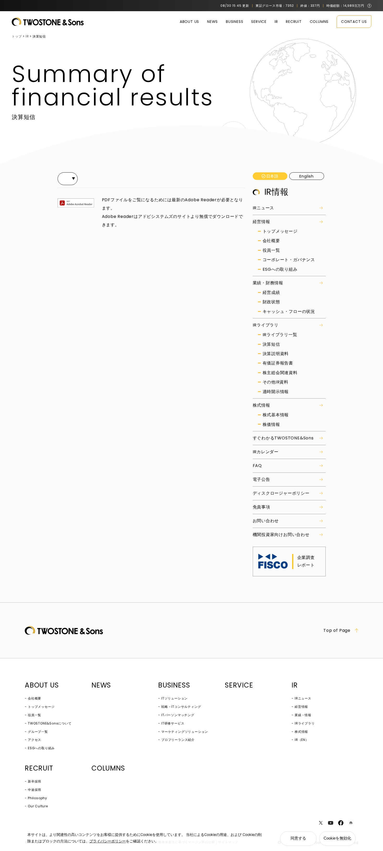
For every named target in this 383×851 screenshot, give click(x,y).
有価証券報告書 (278, 363)
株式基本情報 (276, 415)
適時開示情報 (276, 392)
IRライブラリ (266, 325)
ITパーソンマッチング (177, 715)
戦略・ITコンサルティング (181, 706)
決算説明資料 (276, 354)
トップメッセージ (280, 231)
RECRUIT (294, 21)
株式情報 (261, 405)
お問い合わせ (266, 521)
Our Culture (38, 806)
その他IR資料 (276, 382)
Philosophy (37, 798)
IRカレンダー (266, 452)
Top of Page (336, 630)
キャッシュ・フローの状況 (289, 311)
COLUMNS (319, 21)
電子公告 (261, 479)
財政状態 (271, 302)
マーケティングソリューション (184, 731)
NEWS (212, 21)
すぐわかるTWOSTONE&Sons (283, 438)
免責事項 (261, 507)
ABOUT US (189, 21)
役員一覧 (271, 250)
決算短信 (271, 344)
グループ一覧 (38, 731)
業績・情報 (303, 715)
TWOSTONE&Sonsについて (50, 723)
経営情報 (261, 222)
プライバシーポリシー (107, 841)
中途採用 (34, 789)
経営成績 (271, 292)
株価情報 (271, 424)
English (306, 176)
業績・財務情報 (268, 283)
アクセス (34, 739)
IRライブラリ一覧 (280, 335)
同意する (298, 838)
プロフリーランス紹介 (178, 739)
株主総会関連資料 (280, 373)
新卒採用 (34, 781)
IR (276, 21)
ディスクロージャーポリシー (281, 493)
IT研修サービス (172, 723)
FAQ (257, 466)
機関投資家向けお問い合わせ (281, 535)
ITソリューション (174, 698)
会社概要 (271, 241)
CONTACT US (354, 21)
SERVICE (259, 21)
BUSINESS (234, 21)
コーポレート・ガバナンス (289, 260)
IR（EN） (302, 739)
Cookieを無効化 (337, 838)
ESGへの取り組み (280, 269)
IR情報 (276, 192)
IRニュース (263, 208)
